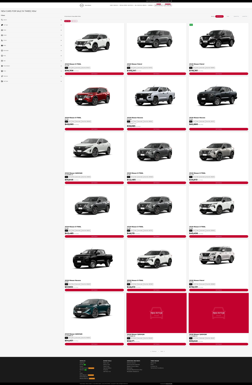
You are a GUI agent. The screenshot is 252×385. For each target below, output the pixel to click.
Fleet (152, 364)
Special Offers (123, 5)
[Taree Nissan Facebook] (171, 1)
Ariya (81, 373)
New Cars (106, 363)
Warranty (129, 368)
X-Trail (81, 364)
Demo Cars (106, 364)
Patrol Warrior (84, 376)
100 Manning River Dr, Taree (154, 1)
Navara (82, 369)
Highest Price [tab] (236, 16)
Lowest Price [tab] (244, 16)
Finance (105, 369)
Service (144, 5)
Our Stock (130, 5)
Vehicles (115, 5)
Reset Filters (67, 21)
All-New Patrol (84, 368)
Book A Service (158, 5)
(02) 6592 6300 (166, 1)
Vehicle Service (131, 363)
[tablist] (232, 16)
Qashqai (82, 363)
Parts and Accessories (133, 364)
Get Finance (94, 73)
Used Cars (106, 366)
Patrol (81, 366)
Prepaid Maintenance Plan (134, 369)
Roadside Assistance (133, 371)
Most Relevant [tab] (219, 16)
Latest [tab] (228, 16)
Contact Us (154, 366)
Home (111, 5)
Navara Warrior (84, 378)
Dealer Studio (169, 383)
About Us (153, 363)
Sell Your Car (138, 5)
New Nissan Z (83, 375)
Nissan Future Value (133, 366)
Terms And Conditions (157, 368)
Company (150, 5)
